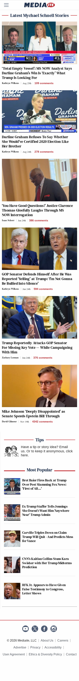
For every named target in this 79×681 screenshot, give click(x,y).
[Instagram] (53, 628)
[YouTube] (25, 628)
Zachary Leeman (10, 357)
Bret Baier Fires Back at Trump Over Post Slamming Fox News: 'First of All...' (44, 484)
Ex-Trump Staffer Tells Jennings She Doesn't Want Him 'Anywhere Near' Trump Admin (45, 510)
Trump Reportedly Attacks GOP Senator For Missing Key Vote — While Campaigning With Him (37, 347)
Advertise (19, 647)
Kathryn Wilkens (10, 83)
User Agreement (14, 654)
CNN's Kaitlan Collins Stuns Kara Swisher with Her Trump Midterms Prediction (47, 562)
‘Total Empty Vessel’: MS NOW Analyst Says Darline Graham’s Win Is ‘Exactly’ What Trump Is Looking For (37, 73)
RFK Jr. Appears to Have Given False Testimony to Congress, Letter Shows (44, 589)
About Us (47, 640)
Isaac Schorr (8, 220)
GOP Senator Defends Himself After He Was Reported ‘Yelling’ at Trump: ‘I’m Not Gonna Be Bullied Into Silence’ (37, 278)
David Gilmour (9, 421)
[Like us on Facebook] (44, 628)
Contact (71, 654)
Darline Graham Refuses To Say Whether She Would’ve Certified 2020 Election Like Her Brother (35, 141)
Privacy (35, 647)
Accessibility (53, 647)
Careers (62, 640)
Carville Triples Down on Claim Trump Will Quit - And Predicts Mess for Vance (47, 536)
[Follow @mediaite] (35, 628)
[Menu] (8, 5)
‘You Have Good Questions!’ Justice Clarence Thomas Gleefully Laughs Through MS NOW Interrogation (37, 210)
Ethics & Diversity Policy (45, 654)
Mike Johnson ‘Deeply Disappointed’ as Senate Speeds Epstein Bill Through (33, 414)
